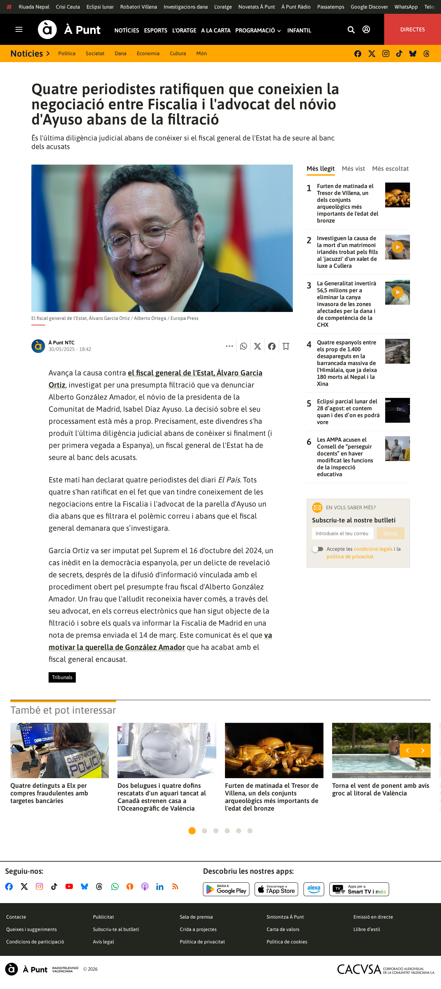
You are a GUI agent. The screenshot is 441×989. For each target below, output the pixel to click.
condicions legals (373, 549)
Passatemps (330, 7)
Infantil (299, 31)
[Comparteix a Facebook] (272, 346)
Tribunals (62, 677)
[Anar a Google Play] (226, 889)
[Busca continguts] (351, 30)
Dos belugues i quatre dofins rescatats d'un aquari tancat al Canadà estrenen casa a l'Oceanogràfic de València (161, 797)
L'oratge (223, 7)
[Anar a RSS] (176, 886)
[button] (192, 830)
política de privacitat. (351, 556)
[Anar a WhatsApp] (116, 886)
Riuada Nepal (34, 7)
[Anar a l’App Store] (276, 889)
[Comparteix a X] (258, 346)
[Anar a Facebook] (10, 886)
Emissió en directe (373, 917)
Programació (255, 31)
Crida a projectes (198, 929)
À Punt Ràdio (296, 7)
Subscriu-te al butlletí (116, 929)
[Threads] (427, 53)
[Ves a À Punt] (69, 29)
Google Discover (369, 7)
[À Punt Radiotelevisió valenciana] (41, 969)
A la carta (215, 31)
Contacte (16, 917)
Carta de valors (283, 929)
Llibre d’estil (366, 929)
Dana (120, 53)
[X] (372, 53)
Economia (148, 53)
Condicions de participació (35, 941)
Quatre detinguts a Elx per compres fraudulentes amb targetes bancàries (49, 793)
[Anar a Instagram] (41, 886)
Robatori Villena (138, 7)
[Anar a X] (26, 886)
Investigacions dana (186, 7)
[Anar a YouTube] (70, 886)
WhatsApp (406, 7)
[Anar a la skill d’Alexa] (314, 889)
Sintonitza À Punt (285, 917)
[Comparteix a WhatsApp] (243, 346)
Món (201, 53)
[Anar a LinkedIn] (161, 886)
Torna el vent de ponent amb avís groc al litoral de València (380, 789)
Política (66, 53)
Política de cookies (287, 941)
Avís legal (103, 941)
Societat (95, 53)
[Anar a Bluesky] (86, 886)
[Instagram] (385, 53)
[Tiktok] (399, 53)
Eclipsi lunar (100, 7)
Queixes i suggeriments (31, 929)
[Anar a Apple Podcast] (146, 886)
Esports (155, 31)
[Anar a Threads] (101, 886)
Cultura (178, 53)
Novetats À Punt (256, 7)
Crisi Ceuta (68, 7)
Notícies (126, 31)
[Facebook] (357, 53)
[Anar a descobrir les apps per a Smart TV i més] (359, 889)
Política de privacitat (202, 941)
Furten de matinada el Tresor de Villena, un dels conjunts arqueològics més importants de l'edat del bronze (271, 797)
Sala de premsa (196, 917)
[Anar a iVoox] (131, 886)
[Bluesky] (413, 53)
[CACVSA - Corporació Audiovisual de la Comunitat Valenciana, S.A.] (386, 969)
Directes (412, 29)
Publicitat (103, 917)
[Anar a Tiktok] (55, 886)
